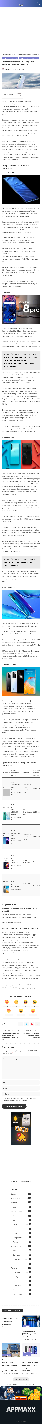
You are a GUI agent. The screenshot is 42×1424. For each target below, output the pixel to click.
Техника (35, 58)
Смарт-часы (17, 1290)
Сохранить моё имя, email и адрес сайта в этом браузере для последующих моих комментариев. (21, 1099)
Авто (14, 1251)
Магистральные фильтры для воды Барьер (29, 1334)
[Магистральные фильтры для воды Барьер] (31, 1321)
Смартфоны (24, 58)
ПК (14, 1281)
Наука (15, 1233)
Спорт (15, 1264)
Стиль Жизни (16, 1246)
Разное (15, 1242)
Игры (15, 1216)
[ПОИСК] (38, 3)
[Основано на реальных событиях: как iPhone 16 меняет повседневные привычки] (31, 1350)
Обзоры (14, 58)
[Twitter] (26, 1024)
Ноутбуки (16, 1277)
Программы (17, 1238)
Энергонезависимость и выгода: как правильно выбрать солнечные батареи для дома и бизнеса (10, 1365)
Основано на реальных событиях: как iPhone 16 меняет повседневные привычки (30, 1365)
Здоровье (16, 1255)
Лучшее (5, 58)
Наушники (16, 1272)
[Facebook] (20, 1024)
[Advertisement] (21, 29)
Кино (14, 1220)
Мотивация (17, 1259)
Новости (14, 1203)
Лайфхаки (15, 1198)
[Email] (37, 1024)
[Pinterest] (32, 1024)
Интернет (14, 1194)
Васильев (8, 69)
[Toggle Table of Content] (18, 95)
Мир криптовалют (19, 1229)
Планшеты (17, 1285)
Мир (14, 1207)
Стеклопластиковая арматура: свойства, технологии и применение (10, 1319)
